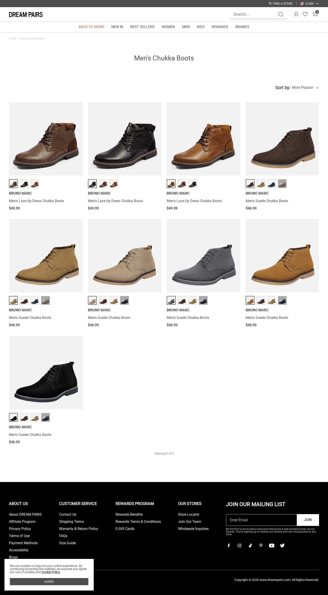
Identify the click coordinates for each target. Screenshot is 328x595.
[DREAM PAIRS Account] (296, 14)
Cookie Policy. (51, 572)
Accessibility (19, 550)
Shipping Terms (71, 521)
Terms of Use (19, 536)
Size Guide (67, 543)
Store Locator (188, 514)
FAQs (63, 536)
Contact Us (67, 514)
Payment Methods (23, 543)
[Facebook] (228, 545)
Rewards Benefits (129, 514)
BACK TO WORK (91, 27)
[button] (309, 3)
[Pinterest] (261, 545)
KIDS (201, 27)
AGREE (49, 581)
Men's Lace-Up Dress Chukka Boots (36, 201)
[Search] (280, 14)
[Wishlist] (305, 14)
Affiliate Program (22, 521)
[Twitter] (282, 545)
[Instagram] (239, 545)
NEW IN (117, 27)
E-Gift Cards (125, 529)
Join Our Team (189, 521)
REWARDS (220, 27)
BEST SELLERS (142, 27)
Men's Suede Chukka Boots (267, 201)
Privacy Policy (20, 529)
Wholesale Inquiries (193, 529)
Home (12, 38)
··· (282, 183)
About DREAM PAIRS (25, 514)
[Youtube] (271, 545)
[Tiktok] (250, 545)
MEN (186, 27)
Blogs (13, 557)
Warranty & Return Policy (78, 529)
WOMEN (168, 27)
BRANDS (242, 27)
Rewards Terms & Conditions (138, 521)
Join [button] (308, 520)
